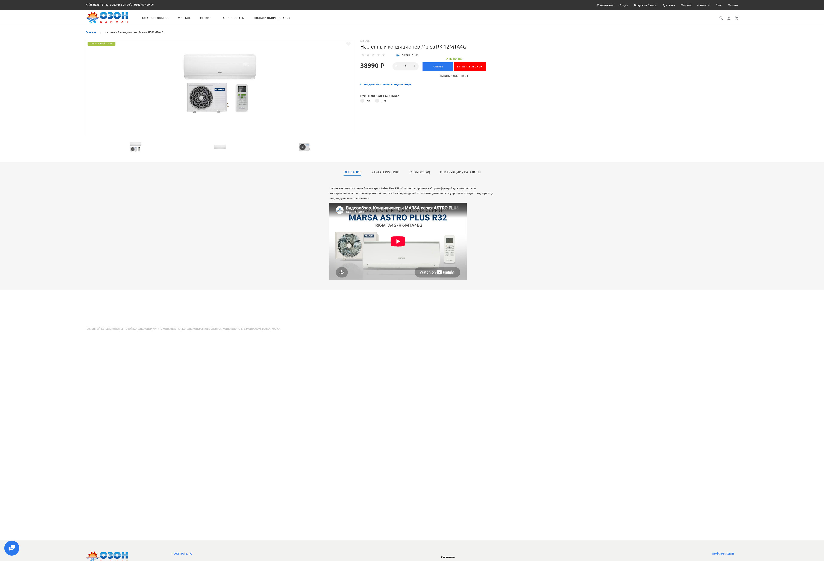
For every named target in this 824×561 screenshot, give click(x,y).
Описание (352, 172)
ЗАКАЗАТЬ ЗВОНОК (470, 66)
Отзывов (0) (420, 172)
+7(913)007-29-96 (143, 4)
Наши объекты (233, 18)
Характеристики (385, 172)
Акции (624, 5)
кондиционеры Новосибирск (201, 329)
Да (368, 100)
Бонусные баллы (645, 5)
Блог (719, 5)
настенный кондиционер (102, 329)
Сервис (205, 18)
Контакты (703, 5)
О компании (605, 5)
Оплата (686, 5)
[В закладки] (348, 44)
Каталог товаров (155, 18)
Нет (384, 100)
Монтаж (184, 18)
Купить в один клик (454, 76)
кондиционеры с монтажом (242, 329)
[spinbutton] (406, 66)
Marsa (365, 41)
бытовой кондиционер (136, 329)
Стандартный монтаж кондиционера (385, 84)
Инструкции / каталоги (460, 172)
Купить (438, 66)
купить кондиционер (167, 329)
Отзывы (733, 5)
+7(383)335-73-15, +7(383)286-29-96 (108, 4)
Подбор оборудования (272, 18)
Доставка (669, 5)
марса (276, 329)
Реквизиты (448, 557)
